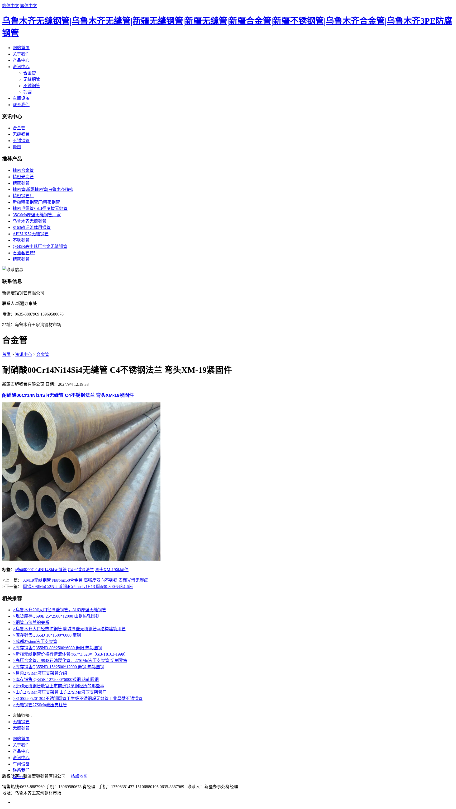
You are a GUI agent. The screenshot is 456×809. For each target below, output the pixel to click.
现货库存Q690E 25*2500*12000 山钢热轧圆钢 (56, 616)
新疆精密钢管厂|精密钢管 (36, 202)
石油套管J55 (24, 253)
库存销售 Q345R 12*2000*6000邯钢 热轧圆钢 (56, 679)
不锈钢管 (31, 85)
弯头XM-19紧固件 (112, 569)
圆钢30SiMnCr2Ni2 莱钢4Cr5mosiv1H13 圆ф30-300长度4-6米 (78, 586)
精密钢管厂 (23, 196)
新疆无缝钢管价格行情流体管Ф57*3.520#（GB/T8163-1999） (70, 654)
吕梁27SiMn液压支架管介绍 (40, 673)
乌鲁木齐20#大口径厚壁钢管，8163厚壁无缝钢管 (59, 610)
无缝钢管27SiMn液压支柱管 (40, 705)
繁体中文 (28, 5)
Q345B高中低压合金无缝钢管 (40, 246)
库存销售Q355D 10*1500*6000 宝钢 (47, 635)
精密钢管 (21, 183)
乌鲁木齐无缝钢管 (29, 221)
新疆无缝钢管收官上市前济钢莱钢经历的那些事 (58, 686)
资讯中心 (21, 66)
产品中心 (21, 60)
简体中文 (10, 5)
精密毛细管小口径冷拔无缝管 (40, 208)
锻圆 (27, 92)
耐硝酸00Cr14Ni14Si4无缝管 (41, 569)
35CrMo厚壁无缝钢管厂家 (37, 215)
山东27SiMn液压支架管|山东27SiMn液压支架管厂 (60, 692)
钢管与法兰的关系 (31, 622)
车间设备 (21, 98)
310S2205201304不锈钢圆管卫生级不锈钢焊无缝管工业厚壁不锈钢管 (77, 698)
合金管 (29, 73)
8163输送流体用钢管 (32, 227)
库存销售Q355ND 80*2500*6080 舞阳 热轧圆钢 (57, 648)
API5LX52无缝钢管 (31, 234)
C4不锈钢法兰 (81, 569)
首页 (6, 354)
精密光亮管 (23, 177)
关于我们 (21, 54)
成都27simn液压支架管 (35, 641)
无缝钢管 (31, 79)
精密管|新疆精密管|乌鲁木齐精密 (43, 189)
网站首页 (21, 47)
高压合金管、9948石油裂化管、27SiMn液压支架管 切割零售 (70, 660)
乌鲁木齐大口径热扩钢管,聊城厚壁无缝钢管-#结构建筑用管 (69, 629)
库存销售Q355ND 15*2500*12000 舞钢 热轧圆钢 (58, 667)
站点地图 (79, 776)
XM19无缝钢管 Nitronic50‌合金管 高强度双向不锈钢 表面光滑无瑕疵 (85, 580)
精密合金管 (23, 170)
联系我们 (21, 104)
